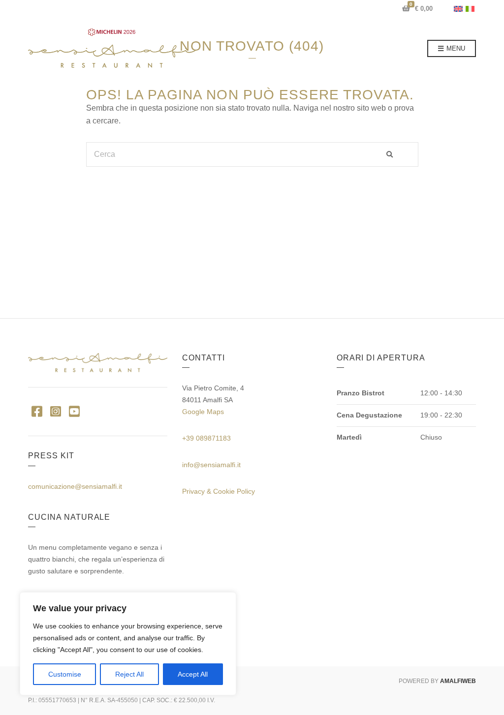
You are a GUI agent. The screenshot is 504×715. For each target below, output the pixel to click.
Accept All (193, 674)
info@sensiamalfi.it (211, 465)
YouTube (74, 410)
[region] (128, 643)
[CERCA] (398, 154)
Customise (64, 674)
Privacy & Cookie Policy (218, 491)
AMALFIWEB (458, 681)
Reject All (129, 674)
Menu (454, 48)
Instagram (55, 410)
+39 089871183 (206, 438)
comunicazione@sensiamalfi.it (75, 486)
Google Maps (203, 412)
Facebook (36, 410)
